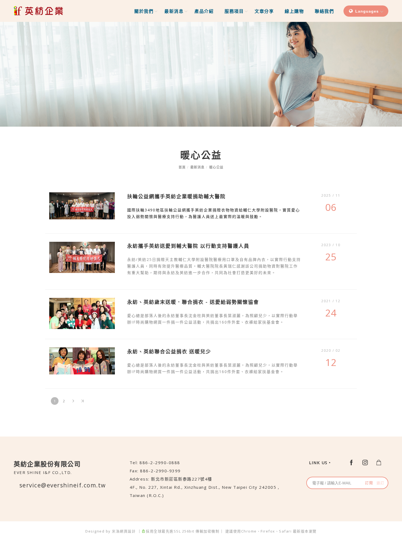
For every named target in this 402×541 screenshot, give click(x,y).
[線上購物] (379, 462)
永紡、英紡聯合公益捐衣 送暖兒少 (169, 351)
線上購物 (294, 11)
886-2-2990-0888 (159, 462)
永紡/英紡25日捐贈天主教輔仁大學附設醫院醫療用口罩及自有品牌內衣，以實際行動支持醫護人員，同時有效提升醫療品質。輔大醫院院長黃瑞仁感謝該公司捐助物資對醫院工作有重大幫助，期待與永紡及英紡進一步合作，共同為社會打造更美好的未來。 (214, 266)
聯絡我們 (324, 11)
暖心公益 (216, 167)
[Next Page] (73, 401)
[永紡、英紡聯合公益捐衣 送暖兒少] (82, 360)
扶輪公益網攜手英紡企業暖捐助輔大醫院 (176, 196)
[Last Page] (82, 401)
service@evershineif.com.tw (62, 485)
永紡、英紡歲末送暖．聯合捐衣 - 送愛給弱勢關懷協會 (193, 302)
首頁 (182, 167)
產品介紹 (204, 11)
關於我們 (143, 11)
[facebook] (351, 462)
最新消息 (173, 11)
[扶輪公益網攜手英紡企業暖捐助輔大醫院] (82, 205)
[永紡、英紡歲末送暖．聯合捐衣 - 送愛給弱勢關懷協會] (82, 313)
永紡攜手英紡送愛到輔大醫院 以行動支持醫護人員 (188, 246)
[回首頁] (38, 10)
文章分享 (264, 11)
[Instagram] (365, 462)
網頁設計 (128, 531)
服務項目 (234, 11)
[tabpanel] (201, 74)
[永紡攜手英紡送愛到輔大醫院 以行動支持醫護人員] (82, 257)
